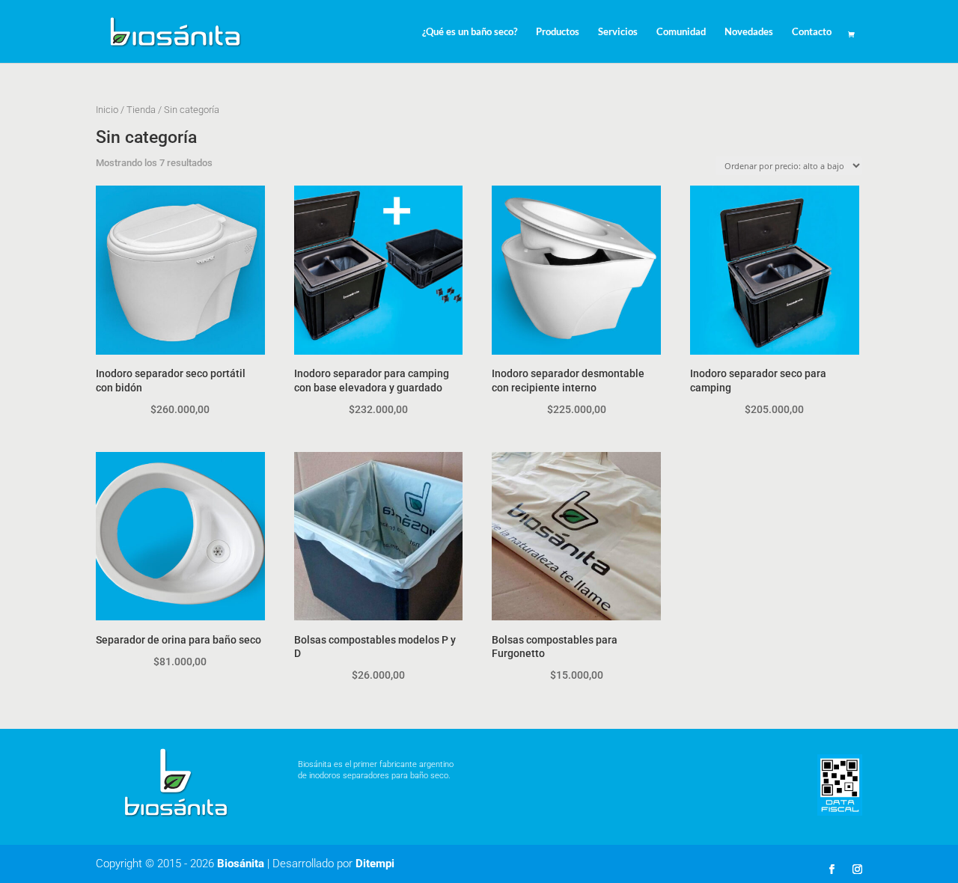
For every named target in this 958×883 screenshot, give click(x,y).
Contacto (812, 31)
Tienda (141, 109)
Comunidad (681, 31)
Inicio (107, 109)
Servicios (618, 31)
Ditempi (375, 863)
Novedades (748, 31)
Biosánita (240, 863)
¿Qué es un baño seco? (469, 31)
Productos (557, 31)
